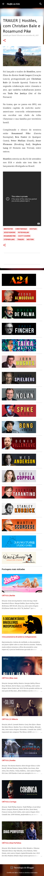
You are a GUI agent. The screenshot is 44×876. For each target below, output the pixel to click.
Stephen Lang (9, 239)
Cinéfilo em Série (13, 4)
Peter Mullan (23, 232)
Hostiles (33, 229)
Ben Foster (8, 229)
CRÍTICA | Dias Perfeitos (11, 843)
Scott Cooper (24, 236)
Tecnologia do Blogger (23, 868)
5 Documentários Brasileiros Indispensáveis (19, 637)
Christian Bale (21, 229)
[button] (4, 40)
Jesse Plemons (9, 232)
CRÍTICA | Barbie (8, 596)
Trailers (20, 239)
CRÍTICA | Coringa (9, 802)
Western (30, 239)
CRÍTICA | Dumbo (9, 760)
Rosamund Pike (10, 236)
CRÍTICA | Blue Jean (9, 678)
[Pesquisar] (40, 4)
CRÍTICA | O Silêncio (10, 719)
